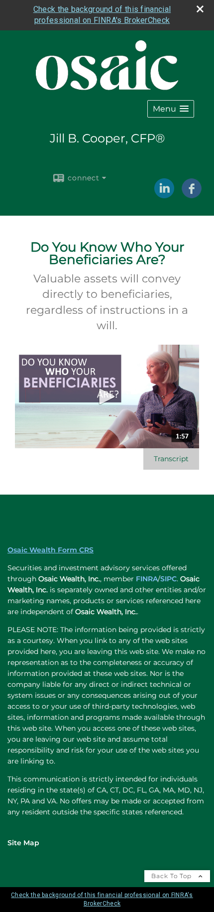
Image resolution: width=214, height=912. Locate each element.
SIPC (168, 578)
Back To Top (172, 876)
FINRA (147, 578)
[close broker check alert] (200, 9)
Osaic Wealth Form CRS (50, 549)
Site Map (23, 842)
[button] (170, 109)
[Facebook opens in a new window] (192, 195)
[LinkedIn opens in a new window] (164, 195)
